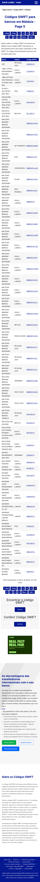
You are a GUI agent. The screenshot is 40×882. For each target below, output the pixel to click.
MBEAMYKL (31, 552)
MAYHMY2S (31, 414)
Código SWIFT (18, 10)
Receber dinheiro (26, 742)
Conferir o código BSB (15, 868)
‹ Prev (14, 33)
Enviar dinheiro (9, 742)
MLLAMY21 (31, 113)
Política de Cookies (13, 862)
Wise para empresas (10, 749)
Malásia (28, 10)
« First (6, 33)
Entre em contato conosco (12, 864)
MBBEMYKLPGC (32, 135)
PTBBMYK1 (30, 91)
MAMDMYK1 (31, 497)
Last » (31, 37)
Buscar (20, 609)
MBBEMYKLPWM (32, 269)
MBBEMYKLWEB (32, 235)
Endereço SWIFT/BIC (29, 864)
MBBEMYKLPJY (32, 347)
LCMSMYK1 (31, 71)
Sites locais (7, 859)
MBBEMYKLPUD (32, 280)
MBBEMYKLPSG (32, 336)
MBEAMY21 (31, 562)
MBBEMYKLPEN (32, 123)
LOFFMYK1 (30, 81)
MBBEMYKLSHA (32, 392)
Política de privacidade (28, 859)
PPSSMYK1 (30, 526)
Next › (24, 37)
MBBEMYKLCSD (32, 246)
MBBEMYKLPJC (32, 358)
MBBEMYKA (31, 506)
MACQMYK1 (31, 102)
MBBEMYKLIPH (32, 157)
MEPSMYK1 (31, 433)
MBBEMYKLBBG (32, 224)
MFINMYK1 (30, 468)
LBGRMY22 (31, 64)
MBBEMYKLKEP (32, 258)
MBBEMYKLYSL (32, 370)
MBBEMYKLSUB (32, 291)
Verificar (20, 624)
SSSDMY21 (30, 455)
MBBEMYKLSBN (32, 381)
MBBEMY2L (31, 516)
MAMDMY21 (31, 485)
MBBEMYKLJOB (32, 168)
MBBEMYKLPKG (32, 179)
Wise (3, 709)
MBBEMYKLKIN (32, 190)
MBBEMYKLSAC (32, 403)
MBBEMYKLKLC (32, 302)
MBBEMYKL (31, 202)
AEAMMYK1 (31, 535)
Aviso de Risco (26, 862)
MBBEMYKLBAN (32, 213)
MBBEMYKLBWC (32, 146)
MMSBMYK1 (31, 462)
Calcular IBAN (28, 868)
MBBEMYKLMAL (32, 325)
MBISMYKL (30, 572)
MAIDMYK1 (30, 445)
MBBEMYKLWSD (32, 314)
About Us (16, 859)
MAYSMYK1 (31, 476)
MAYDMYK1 (31, 543)
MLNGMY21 (31, 423)
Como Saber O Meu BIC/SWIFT (15, 866)
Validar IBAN (30, 866)
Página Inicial (7, 10)
